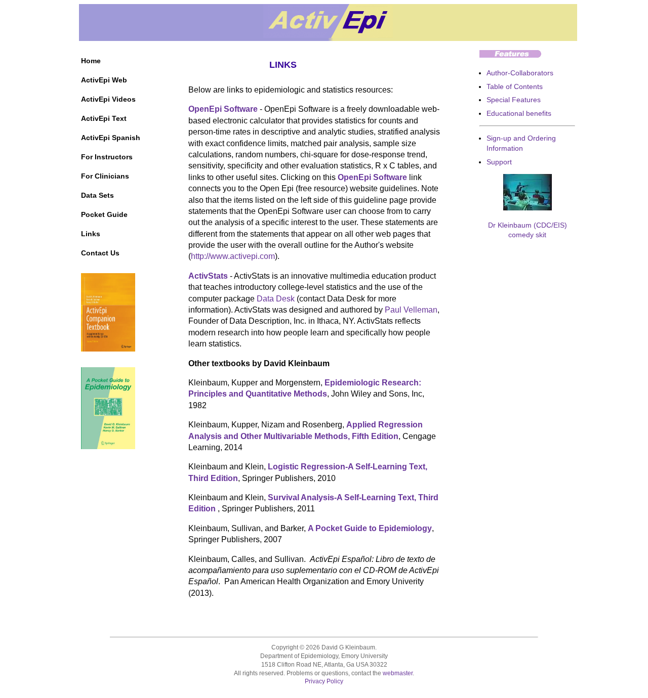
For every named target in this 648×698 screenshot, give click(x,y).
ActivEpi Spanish (110, 138)
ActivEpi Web (104, 80)
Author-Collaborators (520, 73)
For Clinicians (105, 176)
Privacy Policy (324, 681)
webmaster (398, 673)
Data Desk (276, 298)
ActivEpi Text (104, 118)
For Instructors (107, 157)
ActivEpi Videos (108, 99)
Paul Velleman (411, 310)
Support (499, 162)
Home (91, 61)
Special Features (514, 100)
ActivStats (208, 276)
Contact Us (100, 253)
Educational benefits (519, 113)
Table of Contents (515, 86)
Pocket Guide (104, 214)
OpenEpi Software (223, 109)
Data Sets (97, 195)
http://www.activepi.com (233, 256)
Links (90, 234)
